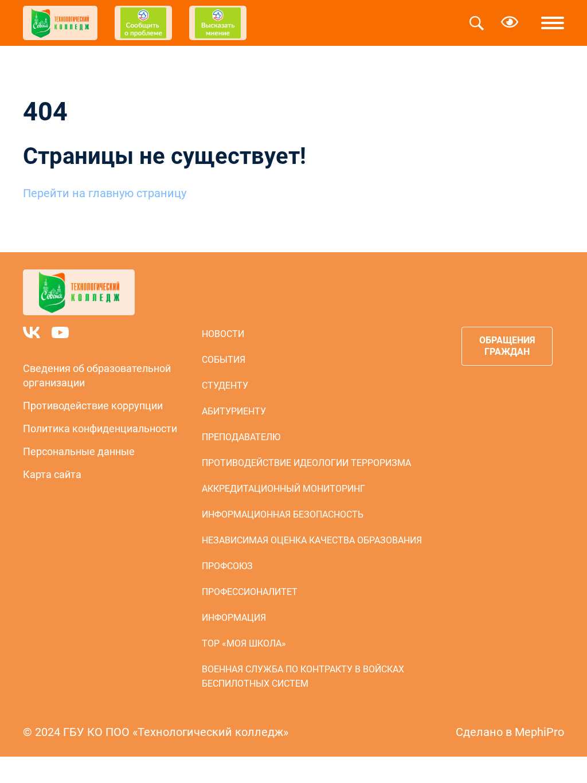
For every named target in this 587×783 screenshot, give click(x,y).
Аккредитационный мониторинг (283, 488)
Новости (223, 333)
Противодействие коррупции (93, 406)
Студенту (225, 385)
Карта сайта (52, 474)
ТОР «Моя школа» (244, 643)
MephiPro (539, 732)
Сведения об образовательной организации (97, 375)
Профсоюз (227, 566)
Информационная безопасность (282, 514)
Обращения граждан (507, 346)
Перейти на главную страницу (104, 193)
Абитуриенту (234, 411)
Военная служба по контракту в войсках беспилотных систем (303, 676)
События (223, 359)
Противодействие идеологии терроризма (306, 462)
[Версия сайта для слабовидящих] (509, 23)
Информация (234, 617)
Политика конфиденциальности (100, 428)
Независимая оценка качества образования (312, 540)
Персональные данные (79, 451)
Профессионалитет (250, 591)
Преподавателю (241, 437)
